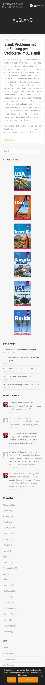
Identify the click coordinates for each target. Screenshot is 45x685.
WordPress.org (9, 665)
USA (4, 574)
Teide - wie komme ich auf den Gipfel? (18, 376)
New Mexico (9, 608)
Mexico (7, 562)
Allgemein (7, 505)
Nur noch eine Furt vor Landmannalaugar (19, 350)
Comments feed (9, 659)
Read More (9, 139)
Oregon (7, 614)
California (8, 591)
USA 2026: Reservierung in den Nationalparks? (21, 384)
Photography (8, 568)
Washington (9, 626)
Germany (8, 528)
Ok (11, 680)
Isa (30, 40)
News (5, 551)
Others (7, 539)
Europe (6, 516)
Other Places (8, 557)
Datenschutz (28, 680)
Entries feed (8, 653)
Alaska (7, 579)
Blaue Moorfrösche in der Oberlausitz (18, 368)
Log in (5, 648)
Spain (6, 545)
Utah (6, 620)
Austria (7, 522)
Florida (7, 597)
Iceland (7, 533)
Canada (6, 511)
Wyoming (8, 632)
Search (31, 5)
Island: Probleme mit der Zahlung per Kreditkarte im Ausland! (22, 49)
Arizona (7, 585)
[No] (42, 676)
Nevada (7, 602)
